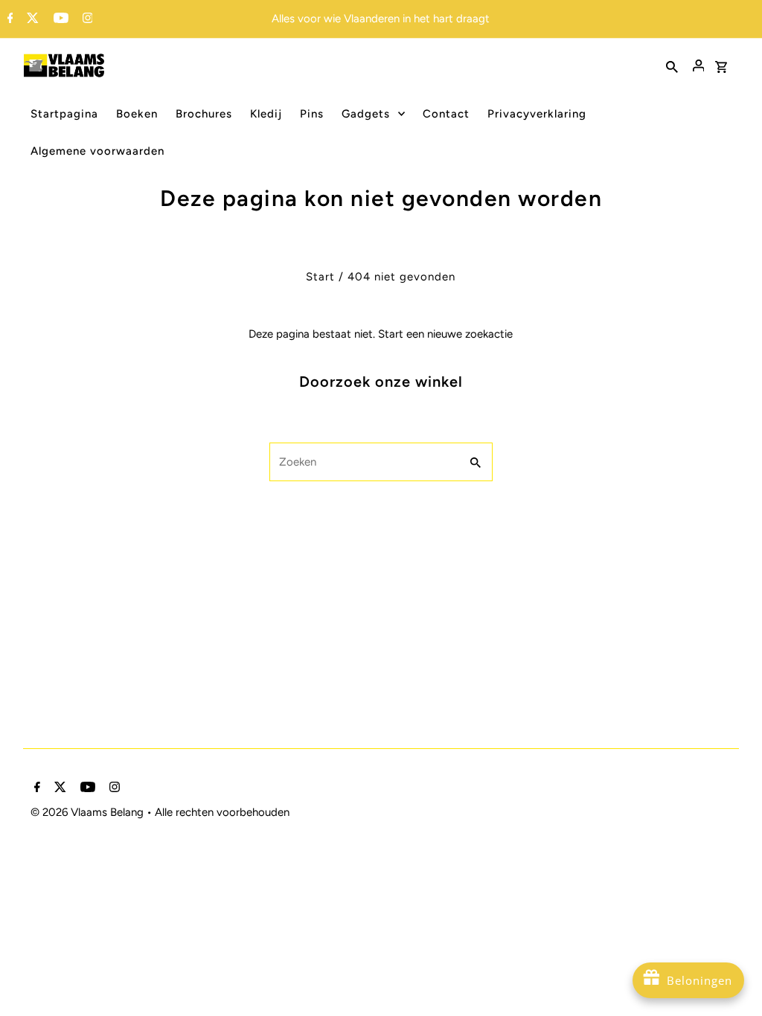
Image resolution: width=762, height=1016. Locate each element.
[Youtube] (59, 19)
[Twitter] (31, 19)
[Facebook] (8, 19)
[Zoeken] (672, 65)
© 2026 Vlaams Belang (89, 812)
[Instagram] (86, 19)
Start (320, 276)
